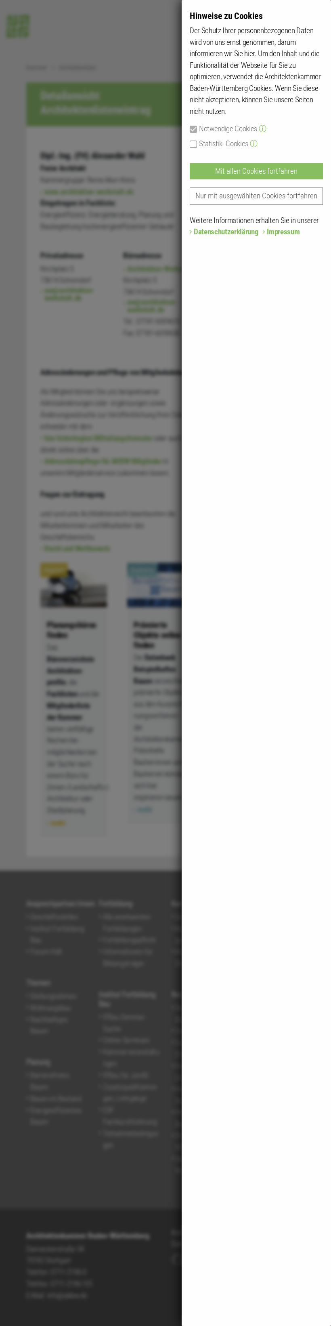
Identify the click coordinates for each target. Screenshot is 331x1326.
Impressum (283, 231)
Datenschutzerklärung (226, 231)
